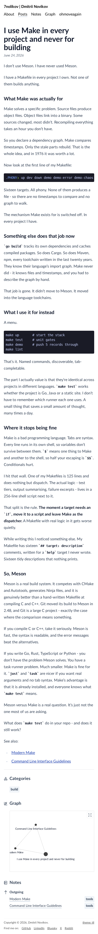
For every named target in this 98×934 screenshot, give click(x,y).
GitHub (26, 928)
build (14, 789)
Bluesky (52, 928)
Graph (50, 14)
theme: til (88, 922)
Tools (89, 899)
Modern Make (23, 753)
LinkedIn (39, 928)
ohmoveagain (70, 14)
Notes (36, 14)
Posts (22, 14)
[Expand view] (90, 815)
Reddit (69, 928)
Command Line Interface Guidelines (41, 761)
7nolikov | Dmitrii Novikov (26, 7)
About (9, 14)
